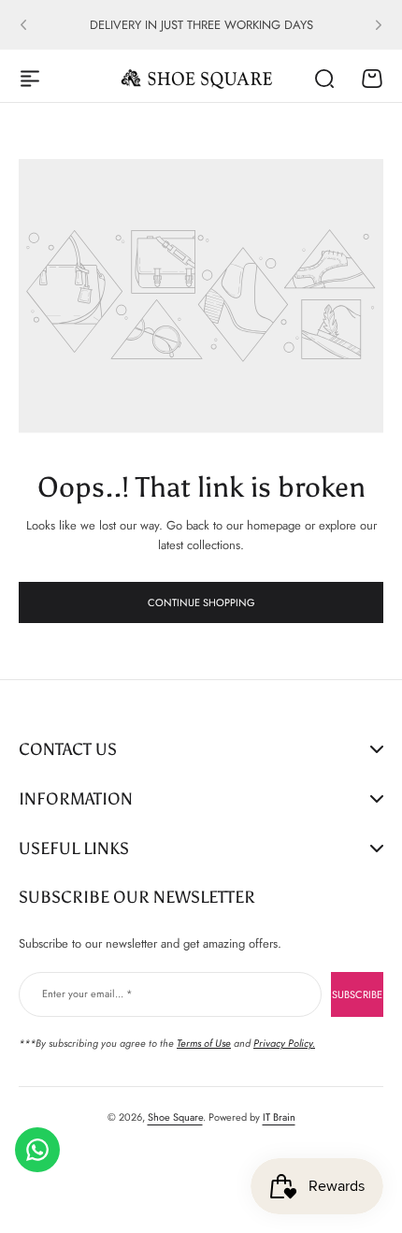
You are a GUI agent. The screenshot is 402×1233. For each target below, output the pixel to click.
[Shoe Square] (197, 79)
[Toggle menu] (29, 78)
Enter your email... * (87, 993)
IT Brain (279, 1117)
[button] (23, 25)
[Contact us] (37, 1149)
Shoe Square (175, 1117)
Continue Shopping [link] (201, 602)
